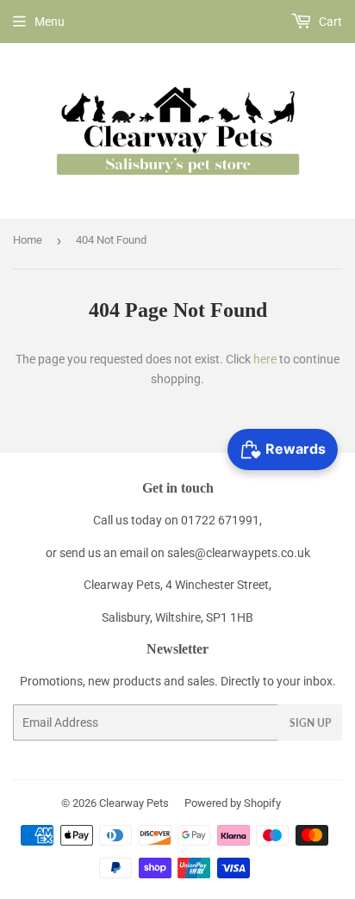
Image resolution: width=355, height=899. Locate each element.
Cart (329, 21)
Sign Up (310, 722)
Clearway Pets (134, 803)
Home (27, 239)
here (265, 359)
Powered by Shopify (232, 803)
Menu (49, 21)
